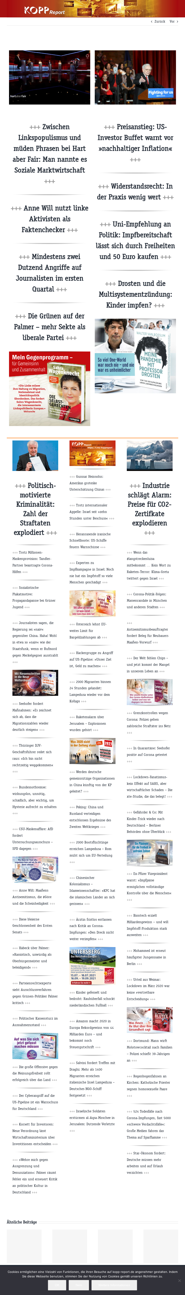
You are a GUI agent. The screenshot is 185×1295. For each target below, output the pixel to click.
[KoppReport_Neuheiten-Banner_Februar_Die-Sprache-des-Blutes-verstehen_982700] (150, 1009)
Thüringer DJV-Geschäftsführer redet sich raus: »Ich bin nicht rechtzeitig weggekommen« (32, 758)
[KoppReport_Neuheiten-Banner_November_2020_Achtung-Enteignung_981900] (35, 858)
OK (57, 1285)
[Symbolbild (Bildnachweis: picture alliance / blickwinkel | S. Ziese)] (150, 442)
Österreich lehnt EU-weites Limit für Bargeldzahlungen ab (88, 630)
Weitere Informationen (114, 1285)
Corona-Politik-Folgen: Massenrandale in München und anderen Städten (147, 600)
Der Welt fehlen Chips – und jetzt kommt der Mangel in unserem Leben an (148, 664)
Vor (172, 21)
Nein (79, 1285)
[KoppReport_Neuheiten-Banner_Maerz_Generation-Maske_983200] (150, 681)
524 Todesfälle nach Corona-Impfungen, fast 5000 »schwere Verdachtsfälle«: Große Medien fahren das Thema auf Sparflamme (149, 1124)
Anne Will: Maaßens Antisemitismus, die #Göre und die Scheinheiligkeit (33, 897)
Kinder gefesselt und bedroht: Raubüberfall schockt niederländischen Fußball (92, 999)
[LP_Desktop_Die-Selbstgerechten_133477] (49, 353)
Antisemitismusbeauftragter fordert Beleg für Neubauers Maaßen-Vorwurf (147, 636)
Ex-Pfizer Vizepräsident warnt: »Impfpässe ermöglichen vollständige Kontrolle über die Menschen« (149, 886)
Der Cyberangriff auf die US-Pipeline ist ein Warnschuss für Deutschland (35, 1102)
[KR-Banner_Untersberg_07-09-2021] (92, 949)
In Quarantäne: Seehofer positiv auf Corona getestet (148, 754)
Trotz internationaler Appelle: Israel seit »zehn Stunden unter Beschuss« (91, 511)
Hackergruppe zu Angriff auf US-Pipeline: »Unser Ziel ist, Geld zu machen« (91, 659)
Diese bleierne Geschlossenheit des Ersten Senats (32, 925)
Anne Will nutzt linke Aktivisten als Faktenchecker (55, 219)
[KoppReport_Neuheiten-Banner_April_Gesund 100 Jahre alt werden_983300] (92, 592)
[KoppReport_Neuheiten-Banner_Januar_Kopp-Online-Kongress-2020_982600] (35, 1035)
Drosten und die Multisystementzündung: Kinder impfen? (135, 294)
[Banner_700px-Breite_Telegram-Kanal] (92, 442)
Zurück (160, 21)
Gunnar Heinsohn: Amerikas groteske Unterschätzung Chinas (90, 483)
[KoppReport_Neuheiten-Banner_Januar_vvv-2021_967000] (92, 740)
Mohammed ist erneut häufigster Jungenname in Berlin (146, 957)
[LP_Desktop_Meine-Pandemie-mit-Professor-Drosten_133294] (135, 320)
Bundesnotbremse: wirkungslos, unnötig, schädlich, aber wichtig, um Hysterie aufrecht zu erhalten (34, 800)
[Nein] (179, 1280)
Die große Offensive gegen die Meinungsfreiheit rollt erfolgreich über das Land (35, 1073)
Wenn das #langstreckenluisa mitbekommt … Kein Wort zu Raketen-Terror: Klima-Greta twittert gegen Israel (149, 565)
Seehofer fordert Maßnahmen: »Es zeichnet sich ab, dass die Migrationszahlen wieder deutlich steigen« (31, 716)
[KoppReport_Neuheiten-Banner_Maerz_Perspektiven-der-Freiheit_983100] (150, 841)
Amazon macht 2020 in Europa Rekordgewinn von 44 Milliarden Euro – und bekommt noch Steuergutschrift (91, 1034)
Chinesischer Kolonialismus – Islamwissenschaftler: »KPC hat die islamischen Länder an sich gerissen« (92, 891)
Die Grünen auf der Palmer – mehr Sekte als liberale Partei (49, 327)
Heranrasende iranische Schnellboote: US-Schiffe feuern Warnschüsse (90, 540)
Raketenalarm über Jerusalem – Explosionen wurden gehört (87, 723)
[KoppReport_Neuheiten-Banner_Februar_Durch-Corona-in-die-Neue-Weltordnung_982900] (35, 671)
